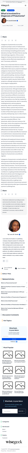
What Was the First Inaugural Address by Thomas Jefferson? (7, 362)
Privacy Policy (3, 450)
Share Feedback (22, 268)
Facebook (4, 438)
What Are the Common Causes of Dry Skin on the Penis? (19, 377)
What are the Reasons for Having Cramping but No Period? (7, 392)
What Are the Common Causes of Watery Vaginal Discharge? (7, 377)
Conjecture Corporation (15, 449)
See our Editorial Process (8, 268)
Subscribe (14, 339)
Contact (4, 431)
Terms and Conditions (11, 450)
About (3, 429)
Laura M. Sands (12, 20)
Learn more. (20, 2)
